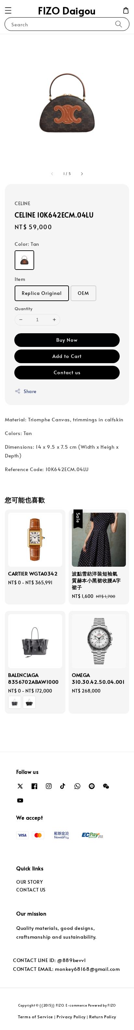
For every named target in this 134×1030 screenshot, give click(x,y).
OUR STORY (29, 882)
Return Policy (102, 1017)
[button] (8, 10)
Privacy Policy (71, 1017)
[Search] (118, 24)
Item (20, 278)
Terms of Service (35, 1017)
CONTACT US (31, 890)
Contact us (67, 372)
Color (27, 243)
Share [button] (30, 391)
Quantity (23, 308)
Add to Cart (67, 355)
